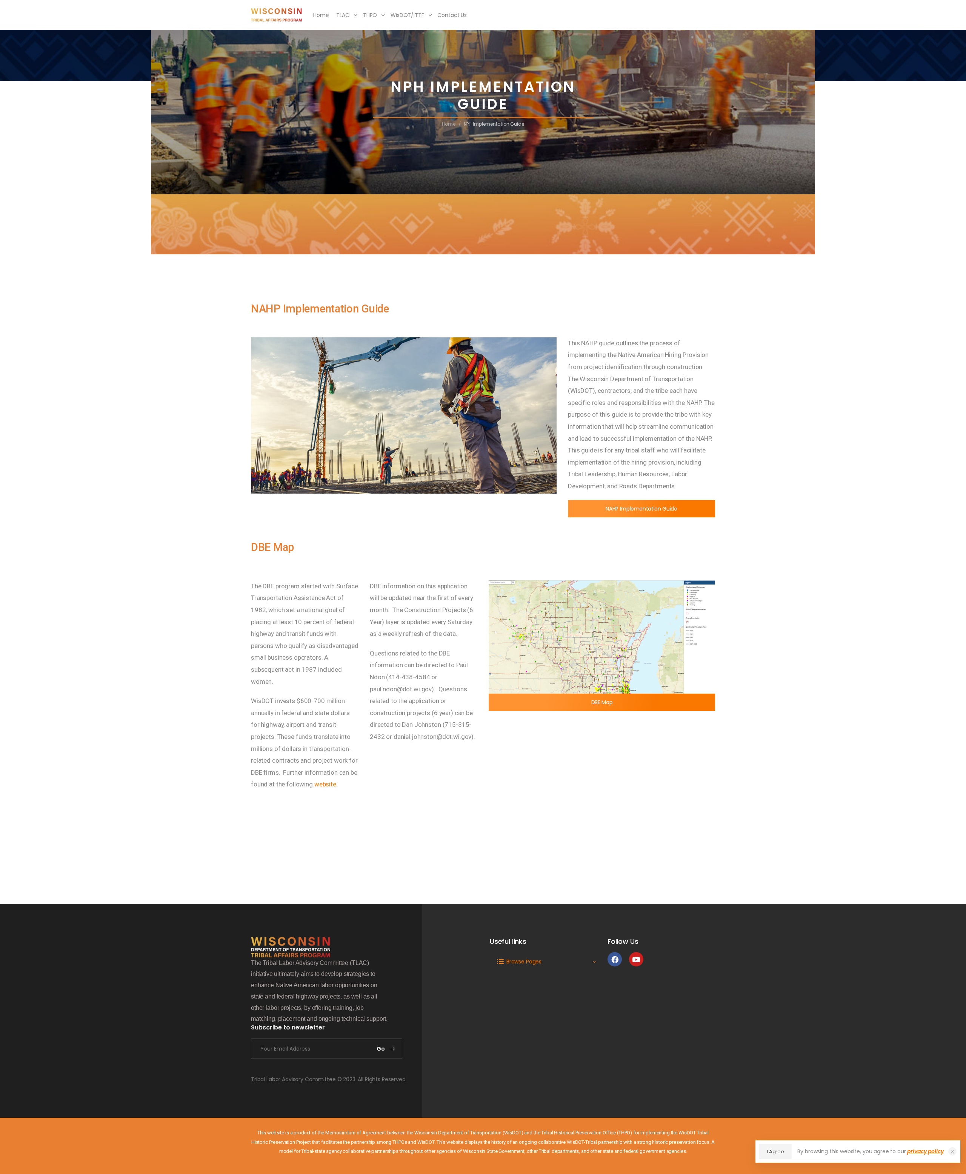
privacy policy (925, 1151)
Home (321, 15)
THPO (370, 15)
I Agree (775, 1151)
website (325, 784)
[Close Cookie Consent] (952, 1151)
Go (381, 1048)
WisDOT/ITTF (407, 15)
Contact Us (452, 15)
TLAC (342, 15)
